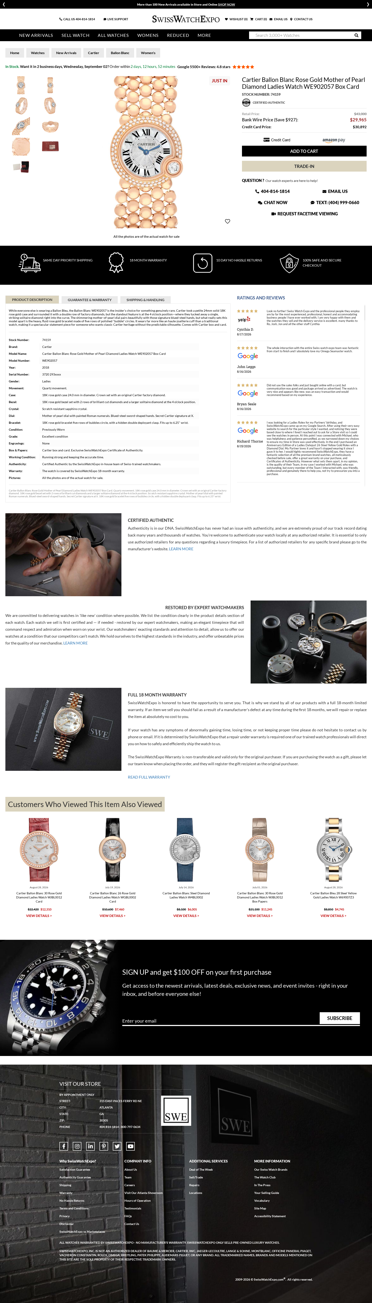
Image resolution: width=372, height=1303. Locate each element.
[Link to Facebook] (63, 1146)
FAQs (128, 1216)
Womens (148, 35)
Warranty (65, 1193)
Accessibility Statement (270, 1216)
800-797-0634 (130, 1127)
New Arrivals (36, 35)
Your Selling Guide (266, 1193)
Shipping (65, 1185)
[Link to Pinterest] (103, 1146)
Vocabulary (262, 1200)
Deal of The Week (201, 1169)
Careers (129, 1185)
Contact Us (131, 1224)
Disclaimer (66, 1224)
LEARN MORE (181, 548)
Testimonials (132, 1208)
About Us (130, 1169)
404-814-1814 (85, 19)
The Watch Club (265, 1177)
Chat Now (275, 202)
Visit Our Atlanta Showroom (143, 1193)
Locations (195, 1193)
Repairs (194, 1185)
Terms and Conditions (73, 1208)
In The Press (262, 1185)
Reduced (178, 35)
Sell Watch (76, 35)
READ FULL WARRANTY (149, 777)
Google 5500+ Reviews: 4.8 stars (203, 66)
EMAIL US (280, 19)
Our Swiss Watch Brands (270, 1169)
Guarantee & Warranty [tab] (90, 300)
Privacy (64, 1216)
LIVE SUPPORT (117, 19)
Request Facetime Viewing (307, 213)
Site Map (260, 1208)
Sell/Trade (196, 1177)
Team (128, 1177)
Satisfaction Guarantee (74, 1169)
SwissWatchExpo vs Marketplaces (82, 1231)
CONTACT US (303, 19)
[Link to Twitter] (117, 1146)
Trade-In (304, 166)
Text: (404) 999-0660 (337, 202)
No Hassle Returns (71, 1200)
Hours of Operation (137, 1200)
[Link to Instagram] (77, 1146)
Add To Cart (304, 151)
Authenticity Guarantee (75, 1177)
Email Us (337, 191)
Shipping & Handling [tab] (145, 300)
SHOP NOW (226, 4)
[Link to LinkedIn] (90, 1146)
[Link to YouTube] (130, 1146)
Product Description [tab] (32, 299)
